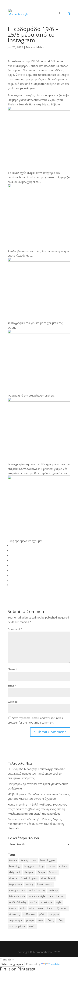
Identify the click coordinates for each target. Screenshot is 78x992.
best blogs (15, 866)
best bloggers (47, 860)
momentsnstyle (37, 896)
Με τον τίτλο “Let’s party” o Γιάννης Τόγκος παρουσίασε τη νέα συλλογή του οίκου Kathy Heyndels (36, 823)
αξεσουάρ (61, 908)
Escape (41, 872)
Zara (49, 908)
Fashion (53, 872)
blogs (41, 866)
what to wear (36, 908)
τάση (60, 920)
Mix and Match (35, 47)
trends (12, 908)
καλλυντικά (29, 914)
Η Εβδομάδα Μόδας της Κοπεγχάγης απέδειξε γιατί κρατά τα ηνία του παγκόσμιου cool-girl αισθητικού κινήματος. (36, 773)
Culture (63, 866)
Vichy (23, 908)
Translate (54, 964)
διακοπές (14, 914)
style (58, 902)
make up (53, 890)
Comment (15, 629)
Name (13, 669)
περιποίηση (16, 920)
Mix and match (17, 896)
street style (46, 902)
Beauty (24, 860)
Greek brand (48, 878)
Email (12, 685)
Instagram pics (17, 890)
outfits (33, 902)
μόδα (42, 914)
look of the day (37, 890)
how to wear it (44, 884)
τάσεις (50, 920)
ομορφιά (54, 914)
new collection (56, 896)
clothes (51, 866)
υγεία (32, 926)
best (34, 860)
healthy (29, 884)
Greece (13, 878)
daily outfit (15, 872)
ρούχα (30, 920)
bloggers (29, 866)
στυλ (40, 920)
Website (13, 702)
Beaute (13, 860)
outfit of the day (17, 902)
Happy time (15, 884)
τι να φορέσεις (17, 926)
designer (29, 872)
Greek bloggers (29, 878)
